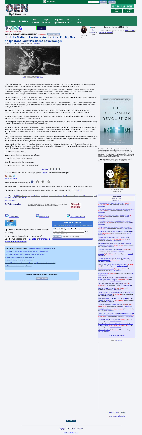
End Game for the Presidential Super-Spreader (18, 266)
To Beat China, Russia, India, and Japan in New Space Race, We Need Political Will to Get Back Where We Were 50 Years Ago (116, 314)
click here (119, 340)
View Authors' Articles (77, 217)
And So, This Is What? (104, 309)
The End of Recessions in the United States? (110, 249)
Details (37, 77)
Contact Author (14, 217)
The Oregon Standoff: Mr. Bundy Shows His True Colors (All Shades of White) (26, 251)
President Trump (16, 197)
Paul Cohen (113, 273)
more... (78, 190)
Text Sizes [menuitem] (79, 21)
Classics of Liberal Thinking (116, 412)
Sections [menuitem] (11, 21)
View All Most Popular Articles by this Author (41, 248)
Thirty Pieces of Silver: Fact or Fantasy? (109, 319)
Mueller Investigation (72, 196)
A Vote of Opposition (104, 330)
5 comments (36, 43)
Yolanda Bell (107, 233)
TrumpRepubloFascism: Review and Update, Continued (114, 227)
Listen (41, 28)
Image (23, 77)
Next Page (44, 169)
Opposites (101, 254)
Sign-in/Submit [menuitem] (46, 21)
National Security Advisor (86, 196)
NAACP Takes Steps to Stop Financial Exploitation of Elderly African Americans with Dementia (115, 278)
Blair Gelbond (120, 288)
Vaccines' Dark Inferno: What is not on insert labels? (113, 264)
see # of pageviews (126, 228)
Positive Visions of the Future (106, 288)
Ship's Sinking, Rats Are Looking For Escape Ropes (19, 257)
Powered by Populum (71, 433)
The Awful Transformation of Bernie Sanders (110, 283)
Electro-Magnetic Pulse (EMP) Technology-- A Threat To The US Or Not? (24, 254)
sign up (44, 173)
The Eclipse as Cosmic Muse (106, 269)
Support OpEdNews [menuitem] (58, 21)
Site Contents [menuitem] (35, 21)
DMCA (41, 77)
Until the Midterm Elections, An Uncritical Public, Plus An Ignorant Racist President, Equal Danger (40, 39)
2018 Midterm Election (20, 196)
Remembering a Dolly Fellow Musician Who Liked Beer (113, 215)
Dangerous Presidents (34, 196)
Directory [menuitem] (23, 21)
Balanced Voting (103, 273)
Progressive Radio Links (116, 416)
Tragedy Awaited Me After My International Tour (19, 260)
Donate (32, 238)
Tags (24, 197)
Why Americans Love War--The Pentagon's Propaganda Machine (116, 209)
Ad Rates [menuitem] (67, 21)
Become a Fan (93, 32)
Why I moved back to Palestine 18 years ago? (110, 203)
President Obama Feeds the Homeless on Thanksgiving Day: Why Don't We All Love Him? (30, 263)
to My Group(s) (10, 200)
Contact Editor (44, 217)
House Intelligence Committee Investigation (53, 196)
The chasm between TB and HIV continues (110, 304)
